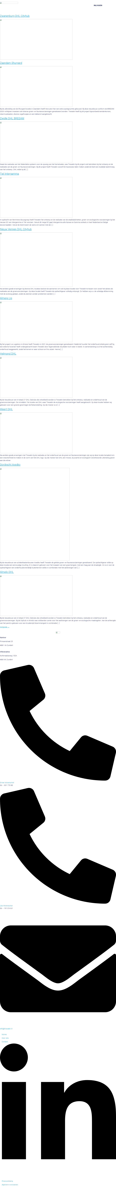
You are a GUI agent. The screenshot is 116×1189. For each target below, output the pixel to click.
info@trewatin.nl (6, 1029)
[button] (113, 5)
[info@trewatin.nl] (58, 1026)
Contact (5, 1042)
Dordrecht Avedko (10, 464)
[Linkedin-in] (58, 1175)
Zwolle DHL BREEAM (12, 118)
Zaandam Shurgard (11, 62)
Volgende (4, 627)
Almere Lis (6, 298)
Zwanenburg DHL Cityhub (15, 15)
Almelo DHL (7, 572)
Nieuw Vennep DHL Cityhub (16, 229)
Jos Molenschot (6, 906)
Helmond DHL (8, 353)
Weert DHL (6, 409)
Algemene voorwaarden (10, 1185)
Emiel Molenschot (7, 783)
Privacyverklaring (7, 1181)
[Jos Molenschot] (58, 903)
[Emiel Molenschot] (58, 780)
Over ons (5, 1038)
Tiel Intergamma (9, 173)
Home (4, 1034)
